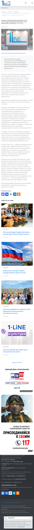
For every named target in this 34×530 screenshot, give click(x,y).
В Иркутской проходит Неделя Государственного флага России (14, 272)
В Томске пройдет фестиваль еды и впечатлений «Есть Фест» (15, 351)
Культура (5, 229)
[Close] (31, 518)
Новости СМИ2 (17, 362)
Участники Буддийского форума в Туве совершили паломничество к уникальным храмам (16, 311)
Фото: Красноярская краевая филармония (13, 53)
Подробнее (21, 526)
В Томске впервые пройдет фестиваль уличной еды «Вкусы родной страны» (16, 233)
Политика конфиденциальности (13, 502)
